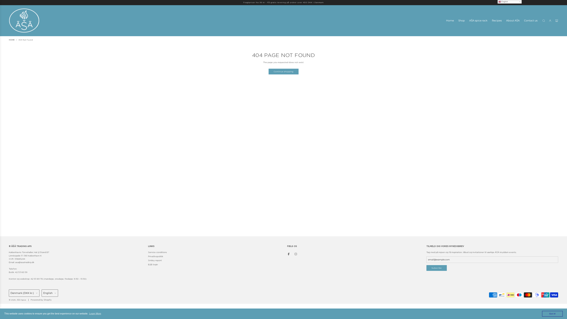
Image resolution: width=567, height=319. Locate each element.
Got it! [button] (552, 314)
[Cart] (556, 20)
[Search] (543, 20)
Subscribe (437, 268)
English (504, 2)
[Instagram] (296, 254)
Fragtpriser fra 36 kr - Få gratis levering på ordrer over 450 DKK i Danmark (283, 2)
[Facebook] (288, 254)
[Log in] (550, 20)
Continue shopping (283, 71)
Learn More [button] (95, 313)
